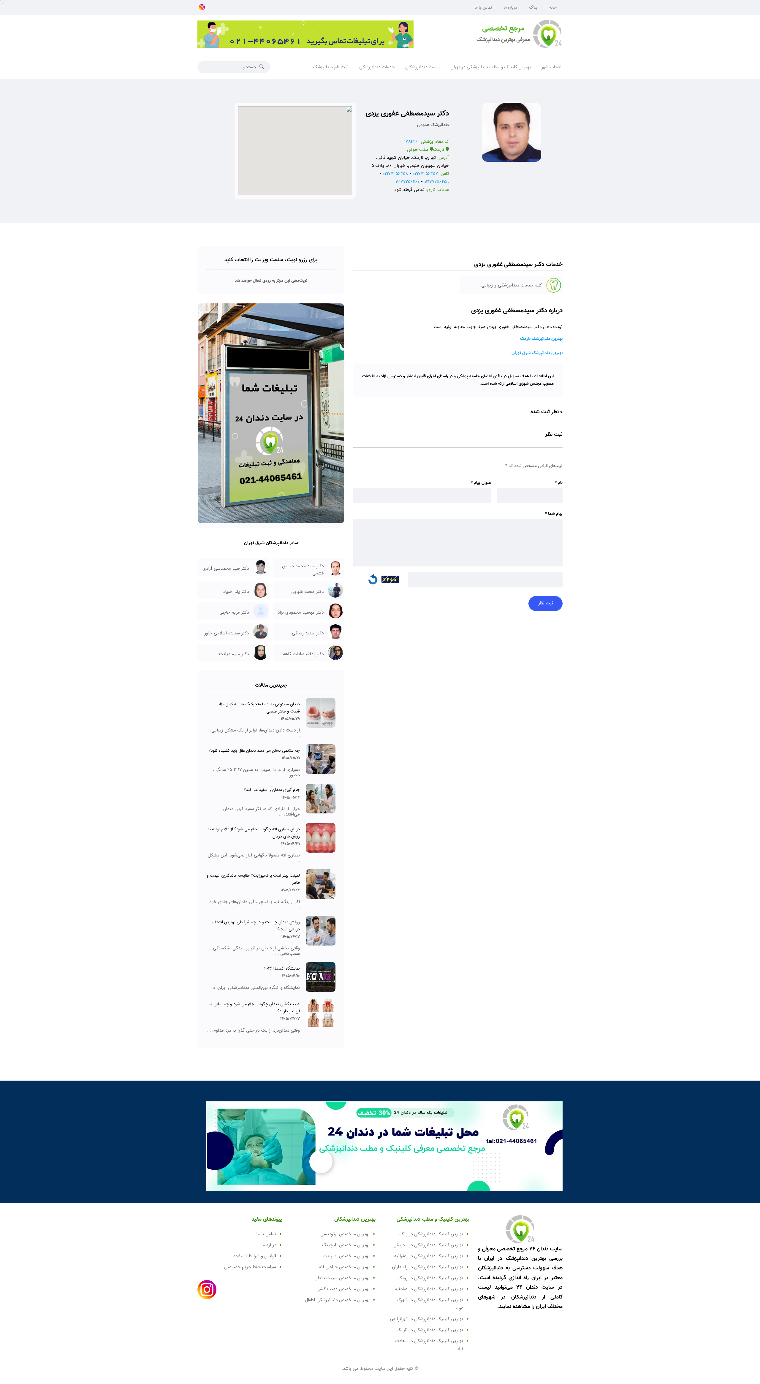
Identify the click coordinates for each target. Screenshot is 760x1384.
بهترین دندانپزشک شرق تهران (537, 353)
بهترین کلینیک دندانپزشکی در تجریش (428, 1245)
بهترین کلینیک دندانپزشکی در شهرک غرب (430, 1304)
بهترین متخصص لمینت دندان (342, 1278)
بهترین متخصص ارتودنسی (345, 1234)
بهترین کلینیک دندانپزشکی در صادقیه (429, 1289)
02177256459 (436, 181)
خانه (553, 7)
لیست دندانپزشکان (422, 67)
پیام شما (554, 514)
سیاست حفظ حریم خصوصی (250, 1267)
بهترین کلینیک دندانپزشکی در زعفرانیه (428, 1256)
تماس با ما (483, 7)
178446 (411, 141)
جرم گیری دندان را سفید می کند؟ (272, 790)
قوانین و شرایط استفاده (254, 1256)
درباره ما (510, 7)
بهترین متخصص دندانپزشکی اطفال (337, 1300)
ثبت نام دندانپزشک (331, 67)
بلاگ (533, 7)
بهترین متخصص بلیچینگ (346, 1245)
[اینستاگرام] (202, 7)
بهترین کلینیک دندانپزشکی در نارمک (430, 1330)
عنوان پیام (481, 483)
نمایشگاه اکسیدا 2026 (282, 968)
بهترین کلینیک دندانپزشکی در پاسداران (427, 1267)
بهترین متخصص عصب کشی (343, 1289)
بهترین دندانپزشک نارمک (541, 338)
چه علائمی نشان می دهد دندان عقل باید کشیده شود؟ (254, 750)
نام (559, 483)
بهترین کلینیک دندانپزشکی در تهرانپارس (426, 1319)
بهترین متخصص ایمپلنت (346, 1256)
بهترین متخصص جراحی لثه (344, 1267)
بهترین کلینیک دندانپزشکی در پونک (430, 1278)
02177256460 (407, 181)
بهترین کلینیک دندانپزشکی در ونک (431, 1234)
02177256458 (395, 173)
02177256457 (425, 173)
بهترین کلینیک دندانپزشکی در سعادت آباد (429, 1345)
